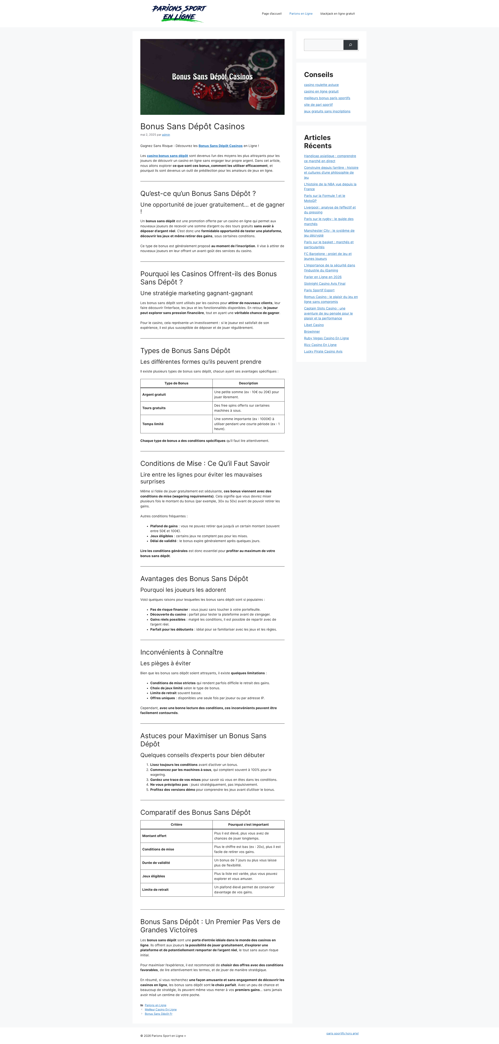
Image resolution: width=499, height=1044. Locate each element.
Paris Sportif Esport (319, 290)
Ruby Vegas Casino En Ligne (326, 338)
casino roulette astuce (321, 85)
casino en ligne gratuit (321, 91)
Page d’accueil (272, 13)
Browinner (312, 332)
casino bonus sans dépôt (167, 156)
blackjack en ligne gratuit (337, 13)
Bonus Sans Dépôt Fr (158, 1013)
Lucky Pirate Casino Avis (323, 351)
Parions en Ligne (301, 13)
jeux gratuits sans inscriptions (327, 111)
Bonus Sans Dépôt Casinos (221, 146)
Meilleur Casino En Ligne (161, 1009)
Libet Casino (314, 325)
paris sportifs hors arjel (342, 1033)
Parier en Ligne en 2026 (323, 277)
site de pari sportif (318, 105)
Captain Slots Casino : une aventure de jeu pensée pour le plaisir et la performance (328, 313)
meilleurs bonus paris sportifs (327, 98)
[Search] (350, 45)
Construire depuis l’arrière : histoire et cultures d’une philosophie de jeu (331, 173)
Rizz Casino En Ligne (320, 345)
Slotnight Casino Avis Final (324, 284)
